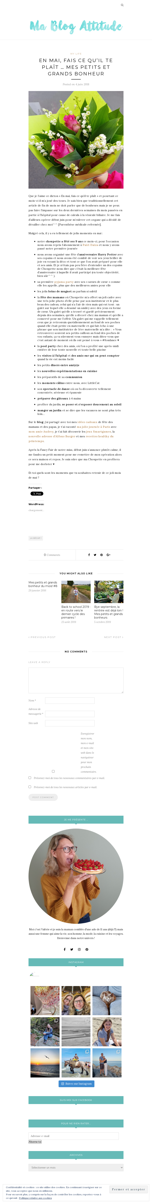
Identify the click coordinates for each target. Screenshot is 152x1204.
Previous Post (43, 637)
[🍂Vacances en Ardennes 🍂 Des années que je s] (45, 1031)
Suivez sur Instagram (79, 1083)
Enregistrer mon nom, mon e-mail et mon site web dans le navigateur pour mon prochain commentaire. (89, 752)
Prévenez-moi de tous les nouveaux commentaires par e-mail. (69, 778)
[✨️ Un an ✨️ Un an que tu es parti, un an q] (76, 1031)
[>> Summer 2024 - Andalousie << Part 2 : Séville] (107, 1062)
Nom (32, 700)
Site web (33, 723)
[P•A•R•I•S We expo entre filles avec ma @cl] (76, 1000)
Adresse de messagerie (35, 711)
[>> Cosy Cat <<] (107, 1000)
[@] (40, 977)
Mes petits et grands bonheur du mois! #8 (42, 584)
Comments (52, 555)
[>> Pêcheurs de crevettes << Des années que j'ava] (76, 1062)
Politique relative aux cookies (35, 1197)
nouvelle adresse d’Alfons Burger (52, 436)
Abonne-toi (35, 1141)
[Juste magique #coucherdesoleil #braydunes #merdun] (45, 1062)
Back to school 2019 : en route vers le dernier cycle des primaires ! (75, 612)
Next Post (113, 637)
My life (76, 53)
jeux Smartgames (98, 431)
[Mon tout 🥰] (107, 1031)
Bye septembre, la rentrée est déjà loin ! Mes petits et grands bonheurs (108, 612)
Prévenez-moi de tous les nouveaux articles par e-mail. (65, 787)
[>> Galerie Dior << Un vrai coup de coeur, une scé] (45, 1000)
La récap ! (36, 538)
